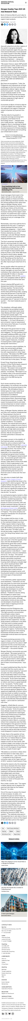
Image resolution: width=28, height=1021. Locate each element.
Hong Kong (4, 831)
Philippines (11, 831)
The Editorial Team (5, 891)
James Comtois (4, 865)
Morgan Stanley (17, 834)
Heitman (9, 915)
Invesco (9, 191)
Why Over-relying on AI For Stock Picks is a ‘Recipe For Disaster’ (13, 862)
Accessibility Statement (19, 1008)
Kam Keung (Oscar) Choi (9, 508)
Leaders (23, 276)
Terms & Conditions (10, 1006)
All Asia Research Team (6, 834)
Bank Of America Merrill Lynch (13, 828)
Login (11, 1018)
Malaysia (18, 831)
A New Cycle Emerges (7, 913)
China (3, 828)
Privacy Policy (7, 1010)
